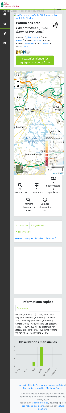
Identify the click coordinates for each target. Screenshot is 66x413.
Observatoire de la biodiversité (23, 10)
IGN (61, 173)
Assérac (18, 238)
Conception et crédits (33, 388)
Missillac (39, 238)
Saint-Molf (51, 238)
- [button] (18, 91)
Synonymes (22, 308)
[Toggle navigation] (58, 11)
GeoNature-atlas (40, 403)
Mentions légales (54, 388)
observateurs (23, 232)
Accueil (22, 385)
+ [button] (18, 81)
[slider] (53, 167)
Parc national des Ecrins (32, 406)
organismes (37, 225)
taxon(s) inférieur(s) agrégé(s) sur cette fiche (35, 60)
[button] (17, 86)
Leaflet (54, 173)
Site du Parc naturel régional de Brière (46, 385)
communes (22, 225)
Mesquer (29, 238)
